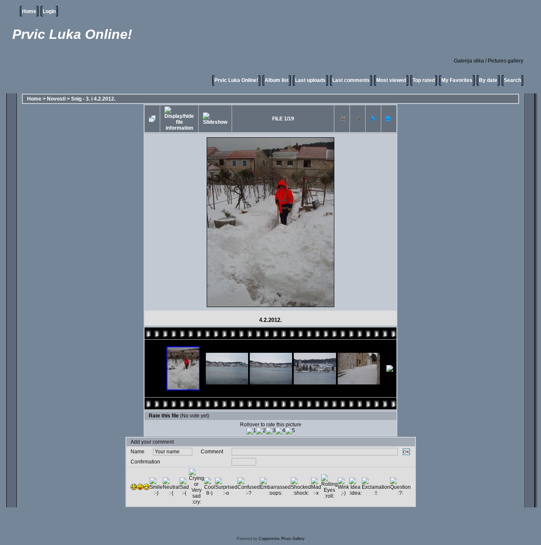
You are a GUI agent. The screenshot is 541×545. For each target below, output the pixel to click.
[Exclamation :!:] (376, 486)
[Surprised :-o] (226, 486)
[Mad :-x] (316, 486)
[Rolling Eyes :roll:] (329, 486)
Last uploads (310, 80)
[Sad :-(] (184, 486)
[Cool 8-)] (209, 486)
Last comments (351, 80)
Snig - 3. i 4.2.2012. (93, 99)
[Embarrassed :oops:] (275, 486)
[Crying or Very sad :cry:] (196, 487)
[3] (271, 431)
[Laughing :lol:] (134, 487)
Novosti (56, 99)
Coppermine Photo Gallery (282, 539)
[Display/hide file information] (179, 118)
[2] (261, 431)
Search (512, 80)
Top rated (424, 80)
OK (406, 452)
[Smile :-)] (156, 486)
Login (49, 11)
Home (29, 11)
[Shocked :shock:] (301, 486)
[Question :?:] (400, 486)
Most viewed (391, 80)
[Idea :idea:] (355, 486)
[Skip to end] (388, 118)
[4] (280, 431)
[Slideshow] (215, 118)
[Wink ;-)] (343, 486)
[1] (251, 431)
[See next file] (373, 118)
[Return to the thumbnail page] (152, 118)
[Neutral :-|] (171, 486)
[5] (290, 431)
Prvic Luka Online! (236, 80)
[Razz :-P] (140, 487)
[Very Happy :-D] (146, 487)
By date (488, 80)
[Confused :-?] (249, 486)
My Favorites (457, 80)
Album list (277, 80)
